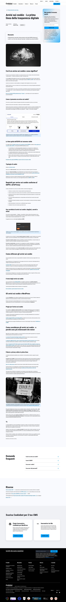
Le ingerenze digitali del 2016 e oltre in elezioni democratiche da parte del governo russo (21, 340)
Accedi (46, 1)
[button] (41, 1)
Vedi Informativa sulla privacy (49, 557)
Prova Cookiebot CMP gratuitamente (32, 405)
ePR (32, 79)
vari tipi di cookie (12, 167)
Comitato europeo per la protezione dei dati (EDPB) (21, 144)
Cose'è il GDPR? (29, 460)
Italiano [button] (56, 1)
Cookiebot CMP (8, 264)
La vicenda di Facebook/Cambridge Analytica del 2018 (15, 337)
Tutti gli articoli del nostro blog (13, 10)
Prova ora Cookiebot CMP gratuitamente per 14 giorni (15, 93)
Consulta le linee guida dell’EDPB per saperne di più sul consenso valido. (18, 159)
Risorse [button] (31, 3)
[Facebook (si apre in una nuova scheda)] (59, 592)
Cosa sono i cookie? (30, 464)
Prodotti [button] (14, 3)
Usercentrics (15, 587)
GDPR (29, 79)
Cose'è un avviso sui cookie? (32, 456)
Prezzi (36, 3)
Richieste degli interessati (27, 589)
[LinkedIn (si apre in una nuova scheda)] (56, 592)
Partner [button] (26, 3)
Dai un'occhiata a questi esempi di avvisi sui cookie (14, 288)
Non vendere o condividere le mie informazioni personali (14, 589)
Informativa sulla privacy (48, 39)
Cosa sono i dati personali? (31, 468)
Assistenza (51, 1)
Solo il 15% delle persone (10, 364)
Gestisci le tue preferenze (36, 589)
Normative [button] (21, 3)
